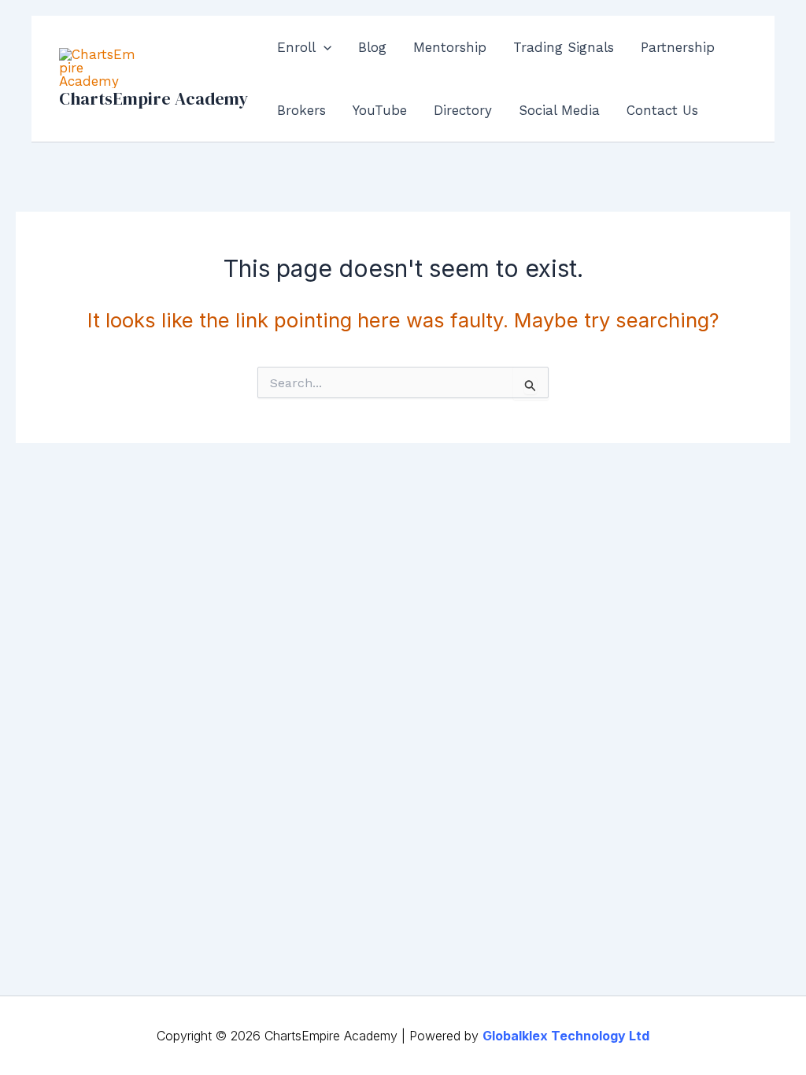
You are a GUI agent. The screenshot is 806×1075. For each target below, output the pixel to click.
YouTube (380, 110)
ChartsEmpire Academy (153, 98)
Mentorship (449, 47)
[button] (323, 47)
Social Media (559, 110)
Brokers (301, 110)
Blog (372, 47)
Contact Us (662, 110)
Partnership (678, 47)
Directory (463, 110)
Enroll (296, 47)
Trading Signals (563, 47)
